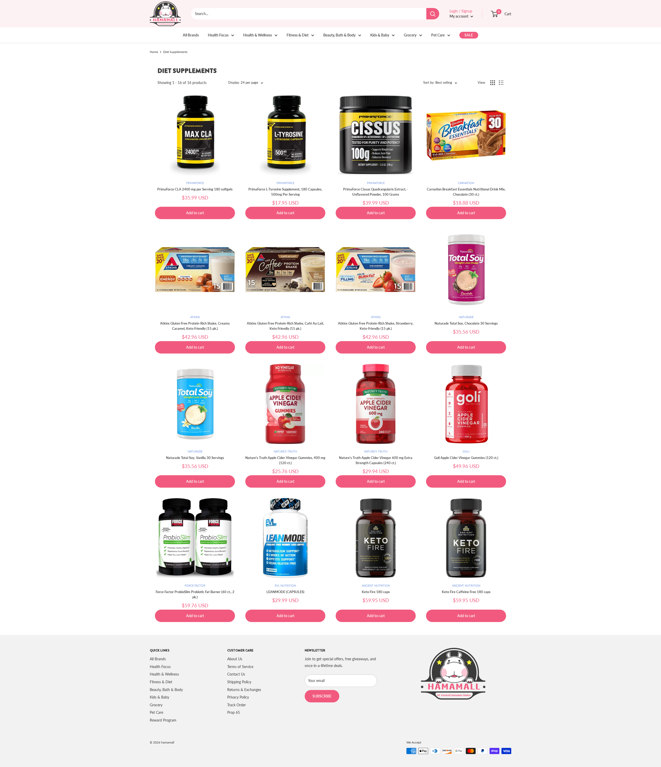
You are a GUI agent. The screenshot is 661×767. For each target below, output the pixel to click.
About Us (234, 659)
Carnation (466, 183)
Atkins (195, 317)
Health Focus (218, 35)
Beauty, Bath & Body (339, 35)
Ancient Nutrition (376, 585)
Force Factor (195, 585)
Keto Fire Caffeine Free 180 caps (466, 592)
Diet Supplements (175, 52)
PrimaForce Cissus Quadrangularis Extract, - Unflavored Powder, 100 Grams (375, 191)
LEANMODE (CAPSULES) (285, 592)
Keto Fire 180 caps (376, 592)
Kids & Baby (379, 35)
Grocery (410, 35)
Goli (466, 451)
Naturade (466, 317)
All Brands (191, 35)
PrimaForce (195, 183)
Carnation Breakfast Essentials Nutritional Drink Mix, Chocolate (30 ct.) (466, 191)
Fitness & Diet (298, 35)
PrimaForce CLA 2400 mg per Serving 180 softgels (195, 189)
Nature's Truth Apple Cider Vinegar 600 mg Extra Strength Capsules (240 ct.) (375, 460)
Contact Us (236, 674)
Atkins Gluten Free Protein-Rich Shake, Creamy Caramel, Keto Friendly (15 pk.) (195, 326)
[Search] (432, 13)
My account (459, 16)
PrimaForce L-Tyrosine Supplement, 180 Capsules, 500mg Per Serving (285, 191)
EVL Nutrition (285, 585)
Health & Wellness (257, 35)
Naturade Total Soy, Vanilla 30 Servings (195, 458)
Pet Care (438, 35)
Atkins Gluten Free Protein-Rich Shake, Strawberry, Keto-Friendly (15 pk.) (375, 326)
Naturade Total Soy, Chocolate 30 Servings (466, 323)
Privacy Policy (238, 697)
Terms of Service (240, 666)
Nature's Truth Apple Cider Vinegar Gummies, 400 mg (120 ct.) (285, 460)
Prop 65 (233, 712)
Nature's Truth (285, 451)
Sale (469, 35)
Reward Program (163, 720)
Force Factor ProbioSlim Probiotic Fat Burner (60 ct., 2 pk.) (195, 594)
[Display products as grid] (492, 82)
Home (154, 52)
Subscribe (322, 696)
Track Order (236, 705)
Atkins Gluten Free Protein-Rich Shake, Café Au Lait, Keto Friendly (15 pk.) (285, 326)
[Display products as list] (501, 82)
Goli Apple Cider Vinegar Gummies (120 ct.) (466, 458)
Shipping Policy (239, 682)
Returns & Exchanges (244, 689)
